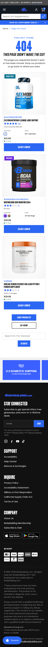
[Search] (44, 16)
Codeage (8, 281)
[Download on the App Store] (12, 535)
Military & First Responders (18, 492)
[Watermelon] (9, 215)
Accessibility (10, 456)
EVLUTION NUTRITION (13, 117)
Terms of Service (34, 432)
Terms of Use (11, 501)
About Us (8, 518)
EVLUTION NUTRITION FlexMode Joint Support (21, 120)
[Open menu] (4, 10)
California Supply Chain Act (18, 496)
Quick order (24, 147)
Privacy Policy (18, 432)
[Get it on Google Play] (31, 535)
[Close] (45, 22)
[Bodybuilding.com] (24, 9)
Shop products (24, 317)
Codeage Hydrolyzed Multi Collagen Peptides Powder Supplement (21, 285)
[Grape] (5, 215)
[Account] (36, 10)
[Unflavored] (5, 134)
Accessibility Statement (16, 487)
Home (5, 28)
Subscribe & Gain (13, 527)
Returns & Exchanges (15, 466)
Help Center (10, 461)
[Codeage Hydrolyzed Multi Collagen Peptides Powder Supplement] (24, 257)
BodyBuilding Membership (17, 523)
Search (24, 343)
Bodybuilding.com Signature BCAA (17, 202)
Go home (24, 325)
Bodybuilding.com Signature (16, 199)
